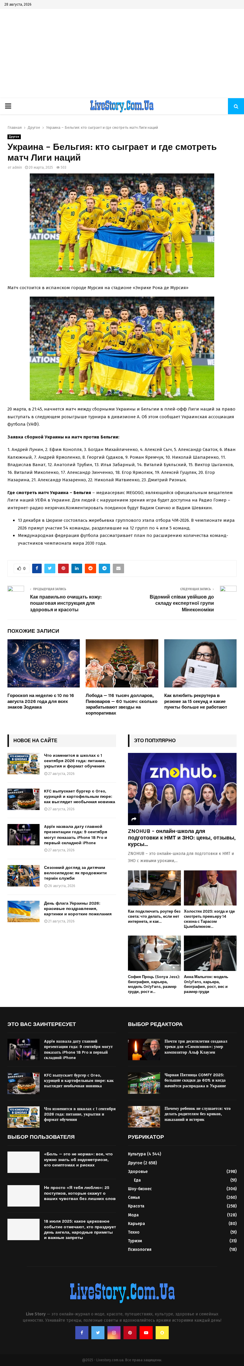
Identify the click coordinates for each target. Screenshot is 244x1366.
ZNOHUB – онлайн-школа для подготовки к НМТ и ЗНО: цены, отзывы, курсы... (182, 837)
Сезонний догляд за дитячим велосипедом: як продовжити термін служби (75, 873)
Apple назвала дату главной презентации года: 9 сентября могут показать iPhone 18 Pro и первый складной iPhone (75, 834)
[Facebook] (81, 1332)
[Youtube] (146, 1332)
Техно (134, 1232)
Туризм (135, 1240)
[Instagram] (114, 1332)
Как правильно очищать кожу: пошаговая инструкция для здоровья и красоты (66, 603)
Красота (136, 1206)
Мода (133, 1215)
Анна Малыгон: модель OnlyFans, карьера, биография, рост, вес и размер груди (206, 984)
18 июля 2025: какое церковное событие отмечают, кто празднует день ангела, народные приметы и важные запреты (80, 1229)
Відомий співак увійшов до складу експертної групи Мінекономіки (182, 603)
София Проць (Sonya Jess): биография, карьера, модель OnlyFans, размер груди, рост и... (154, 984)
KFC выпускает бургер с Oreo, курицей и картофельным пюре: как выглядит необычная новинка (79, 796)
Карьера (136, 1223)
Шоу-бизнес (140, 1188)
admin (17, 167)
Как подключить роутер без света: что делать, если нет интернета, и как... (154, 916)
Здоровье (138, 1171)
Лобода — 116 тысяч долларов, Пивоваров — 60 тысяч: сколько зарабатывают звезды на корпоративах (121, 704)
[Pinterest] (130, 1332)
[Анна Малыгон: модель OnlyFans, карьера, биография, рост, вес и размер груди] (210, 953)
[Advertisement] (122, 53)
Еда (137, 1180)
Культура (137, 1154)
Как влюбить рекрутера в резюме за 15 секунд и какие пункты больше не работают (195, 701)
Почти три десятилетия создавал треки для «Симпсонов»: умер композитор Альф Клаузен (196, 1047)
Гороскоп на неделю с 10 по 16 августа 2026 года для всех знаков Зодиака (40, 701)
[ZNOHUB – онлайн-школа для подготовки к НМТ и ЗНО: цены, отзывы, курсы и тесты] (182, 789)
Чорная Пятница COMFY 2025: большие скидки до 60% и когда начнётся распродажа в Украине (195, 1080)
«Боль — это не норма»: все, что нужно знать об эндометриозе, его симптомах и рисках (78, 1159)
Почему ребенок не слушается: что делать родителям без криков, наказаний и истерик (198, 1114)
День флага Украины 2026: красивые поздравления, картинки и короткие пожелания (78, 909)
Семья (134, 1197)
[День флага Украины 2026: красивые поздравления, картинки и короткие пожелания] (23, 911)
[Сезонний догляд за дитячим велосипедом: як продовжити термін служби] (23, 875)
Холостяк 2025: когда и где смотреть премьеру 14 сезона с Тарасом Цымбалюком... (209, 918)
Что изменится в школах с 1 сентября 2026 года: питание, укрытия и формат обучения (75, 761)
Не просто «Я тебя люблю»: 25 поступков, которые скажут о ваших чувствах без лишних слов (80, 1193)
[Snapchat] (162, 1332)
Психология (139, 1249)
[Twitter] (97, 1332)
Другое (14, 137)
